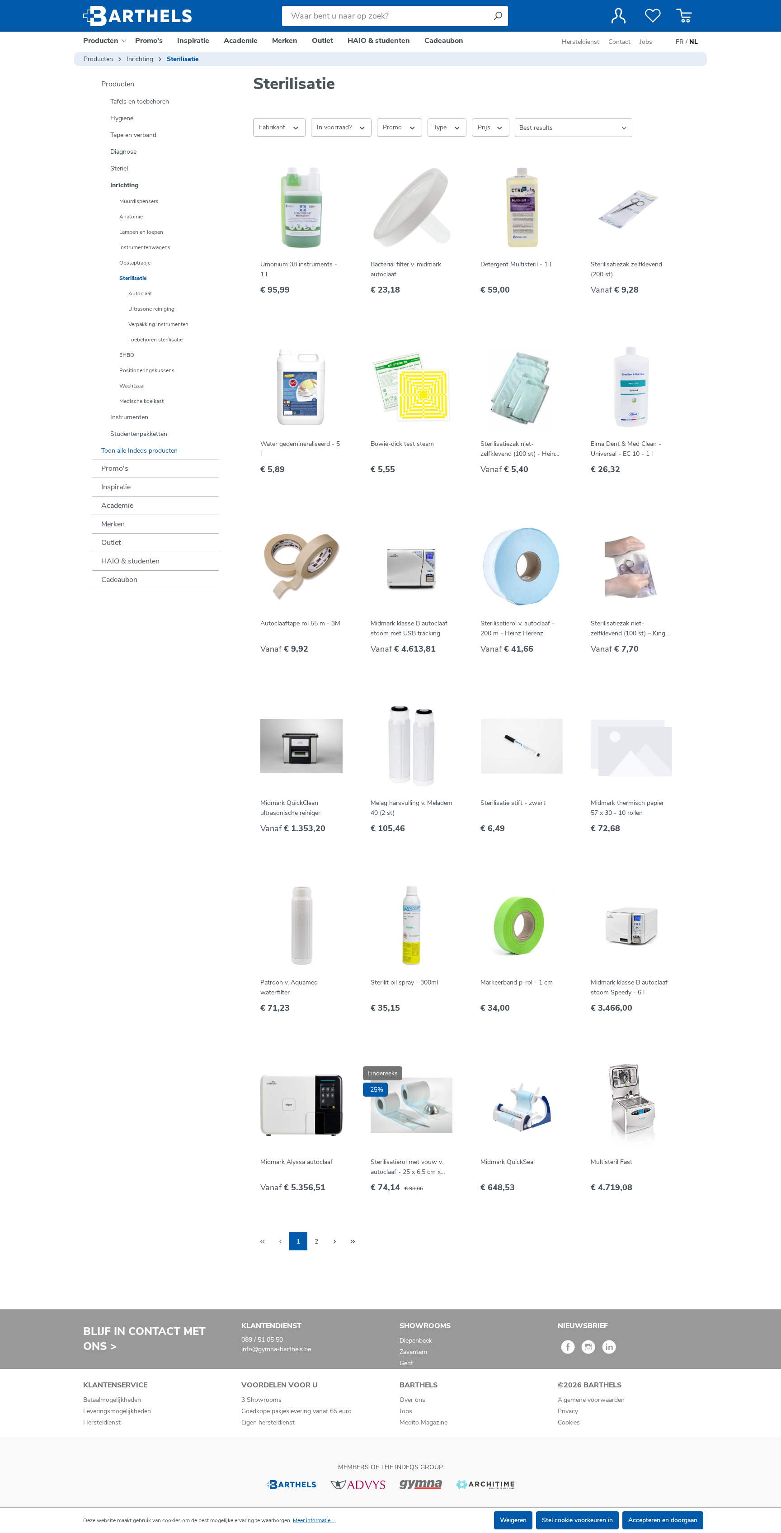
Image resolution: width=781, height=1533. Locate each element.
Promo (393, 127)
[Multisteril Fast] (632, 1105)
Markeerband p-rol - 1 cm (516, 982)
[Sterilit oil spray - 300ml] (412, 925)
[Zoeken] (497, 16)
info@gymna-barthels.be (276, 1349)
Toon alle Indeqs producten (139, 450)
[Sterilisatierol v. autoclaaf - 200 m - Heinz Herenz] (521, 566)
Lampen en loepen (141, 232)
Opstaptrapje (135, 262)
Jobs (646, 42)
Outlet (111, 543)
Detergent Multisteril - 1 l (515, 264)
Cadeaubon (119, 580)
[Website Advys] (357, 1484)
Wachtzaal (132, 385)
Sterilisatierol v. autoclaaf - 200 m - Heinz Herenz (517, 628)
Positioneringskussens (146, 370)
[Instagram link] (588, 1350)
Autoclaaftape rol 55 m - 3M (300, 623)
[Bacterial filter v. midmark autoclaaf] (412, 207)
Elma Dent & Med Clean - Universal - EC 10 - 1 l (626, 449)
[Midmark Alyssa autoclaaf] (301, 1105)
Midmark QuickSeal (507, 1162)
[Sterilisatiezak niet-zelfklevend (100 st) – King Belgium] (632, 566)
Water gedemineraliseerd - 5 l (300, 449)
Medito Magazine (423, 1422)
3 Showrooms (261, 1400)
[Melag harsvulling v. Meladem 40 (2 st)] (412, 746)
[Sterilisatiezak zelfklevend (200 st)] (632, 207)
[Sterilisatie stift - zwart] (521, 746)
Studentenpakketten (138, 434)
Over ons (412, 1400)
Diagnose (123, 151)
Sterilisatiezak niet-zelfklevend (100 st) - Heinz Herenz (519, 449)
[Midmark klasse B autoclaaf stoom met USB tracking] (412, 566)
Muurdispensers (138, 201)
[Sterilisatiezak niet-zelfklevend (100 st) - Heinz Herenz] (521, 387)
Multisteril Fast (611, 1162)
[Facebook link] (567, 1350)
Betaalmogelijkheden (112, 1400)
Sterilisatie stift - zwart (513, 803)
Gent (406, 1363)
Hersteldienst (580, 42)
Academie (117, 506)
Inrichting (124, 185)
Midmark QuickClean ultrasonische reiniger (290, 808)
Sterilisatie (132, 278)
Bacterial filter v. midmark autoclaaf (406, 269)
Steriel (119, 168)
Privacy (568, 1411)
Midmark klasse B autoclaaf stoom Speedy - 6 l (629, 987)
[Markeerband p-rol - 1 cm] (521, 925)
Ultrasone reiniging (151, 308)
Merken (113, 524)
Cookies (569, 1422)
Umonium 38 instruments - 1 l (298, 269)
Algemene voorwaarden (591, 1400)
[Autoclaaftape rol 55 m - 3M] (301, 566)
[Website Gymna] (421, 1484)
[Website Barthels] (291, 1484)
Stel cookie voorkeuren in (577, 1520)
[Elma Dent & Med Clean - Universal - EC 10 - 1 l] (632, 387)
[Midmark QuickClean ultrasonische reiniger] (301, 746)
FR (680, 42)
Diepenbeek (416, 1340)
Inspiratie (116, 487)
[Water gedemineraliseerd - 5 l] (301, 387)
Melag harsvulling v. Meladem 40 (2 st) (411, 808)
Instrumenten (129, 417)
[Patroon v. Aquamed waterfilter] (301, 925)
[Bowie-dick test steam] (412, 387)
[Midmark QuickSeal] (521, 1105)
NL (693, 42)
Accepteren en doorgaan (662, 1520)
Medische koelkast (141, 401)
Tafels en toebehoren (139, 101)
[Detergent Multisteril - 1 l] (521, 207)
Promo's (114, 468)
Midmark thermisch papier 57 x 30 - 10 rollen (627, 808)
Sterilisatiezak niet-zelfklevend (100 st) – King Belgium (628, 629)
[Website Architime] (485, 1484)
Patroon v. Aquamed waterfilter (289, 987)
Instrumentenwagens (144, 247)
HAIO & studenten (130, 561)
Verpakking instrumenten (158, 324)
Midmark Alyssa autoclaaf (296, 1162)
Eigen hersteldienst (268, 1422)
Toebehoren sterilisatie (155, 339)
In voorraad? (335, 127)
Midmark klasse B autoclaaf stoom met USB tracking (409, 628)
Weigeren (513, 1520)
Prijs (485, 127)
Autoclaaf (140, 293)
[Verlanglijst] (653, 16)
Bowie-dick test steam (402, 444)
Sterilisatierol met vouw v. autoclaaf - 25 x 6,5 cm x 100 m (407, 1167)
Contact (619, 42)
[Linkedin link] (609, 1350)
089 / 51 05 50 (262, 1339)
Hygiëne (121, 118)
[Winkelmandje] (684, 16)
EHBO (126, 355)
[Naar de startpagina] (137, 16)
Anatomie (131, 216)
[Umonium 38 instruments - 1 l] (301, 207)
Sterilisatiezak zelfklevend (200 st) (626, 269)
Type (440, 127)
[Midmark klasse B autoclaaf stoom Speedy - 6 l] (632, 925)
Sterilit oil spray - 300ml (404, 982)
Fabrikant (273, 127)
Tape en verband (133, 135)
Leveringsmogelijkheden (117, 1411)
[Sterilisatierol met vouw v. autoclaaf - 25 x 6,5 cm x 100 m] (412, 1105)
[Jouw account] (618, 16)
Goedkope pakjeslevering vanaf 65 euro (296, 1411)
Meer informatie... (313, 1520)
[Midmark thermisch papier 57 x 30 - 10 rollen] (632, 746)
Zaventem (413, 1352)
